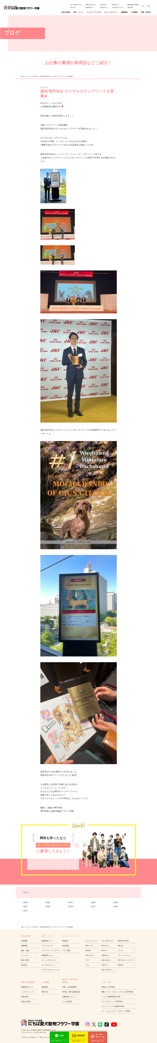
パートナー (25, 955)
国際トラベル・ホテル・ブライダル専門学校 (117, 992)
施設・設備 (25, 950)
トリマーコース (47, 946)
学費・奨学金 (146, 12)
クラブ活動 (66, 950)
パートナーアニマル (93, 12)
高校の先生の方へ (91, 4)
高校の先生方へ (106, 960)
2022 (116, 902)
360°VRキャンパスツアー (126, 960)
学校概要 (24, 941)
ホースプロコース (48, 965)
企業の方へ (103, 4)
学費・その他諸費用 (69, 987)
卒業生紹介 (25, 997)
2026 (25, 902)
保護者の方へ (90, 7)
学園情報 (24, 946)
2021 (25, 906)
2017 (93, 906)
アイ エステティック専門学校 (112, 1001)
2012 (25, 911)
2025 (48, 902)
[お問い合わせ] (148, 6)
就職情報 (124, 12)
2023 (93, 902)
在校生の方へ (104, 7)
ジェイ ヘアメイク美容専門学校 (112, 1006)
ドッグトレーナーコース (50, 950)
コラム (87, 965)
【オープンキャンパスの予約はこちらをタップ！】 (64, 798)
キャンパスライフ (110, 12)
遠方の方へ (73, 7)
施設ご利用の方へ (107, 970)
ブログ (87, 960)
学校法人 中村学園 (108, 987)
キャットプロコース (49, 960)
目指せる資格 (26, 1001)
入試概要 (134, 12)
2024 (71, 902)
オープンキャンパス (91, 941)
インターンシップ (27, 992)
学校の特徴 (66, 12)
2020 (48, 906)
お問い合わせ (89, 955)
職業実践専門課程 (133, 4)
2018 (71, 906)
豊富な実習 (25, 960)
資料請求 (88, 950)
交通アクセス (89, 945)
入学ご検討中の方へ (76, 4)
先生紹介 (24, 965)
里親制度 (120, 965)
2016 (116, 906)
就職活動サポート (27, 987)
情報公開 (130, 7)
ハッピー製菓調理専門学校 (110, 997)
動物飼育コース (47, 955)
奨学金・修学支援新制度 (71, 992)
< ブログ (25, 892)
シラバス (120, 950)
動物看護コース (47, 941)
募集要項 (45, 987)
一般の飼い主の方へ (118, 7)
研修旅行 (65, 941)
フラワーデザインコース (50, 970)
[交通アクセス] (143, 6)
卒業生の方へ (116, 4)
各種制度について (68, 997)
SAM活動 (65, 946)
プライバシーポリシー (125, 955)
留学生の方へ (105, 945)
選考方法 (45, 992)
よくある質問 (67, 1001)
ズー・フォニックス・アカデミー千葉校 (115, 1011)
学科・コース (78, 12)
